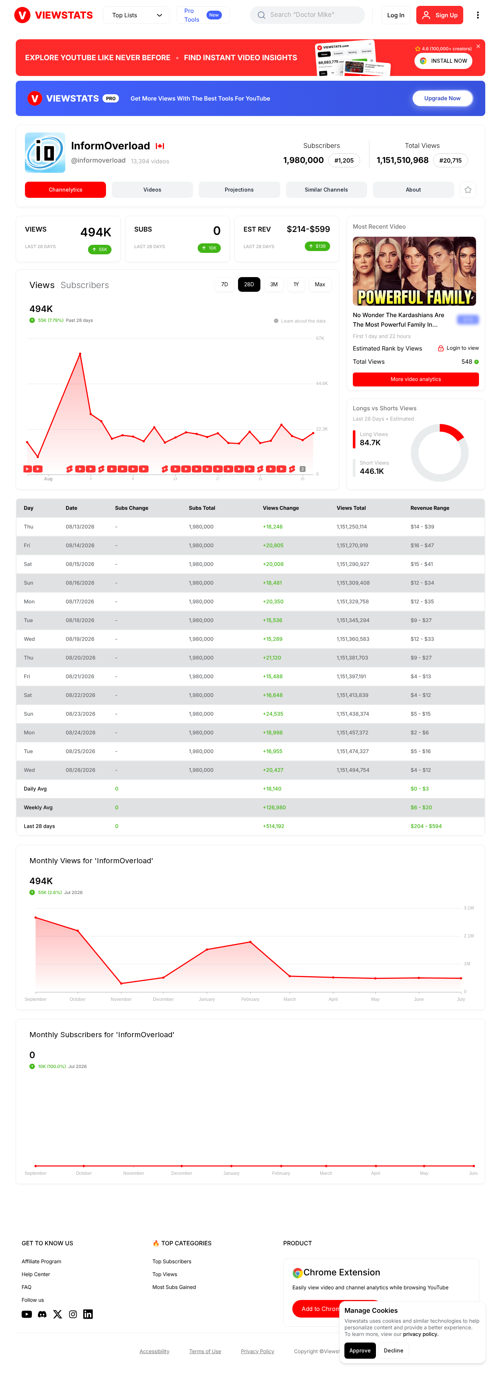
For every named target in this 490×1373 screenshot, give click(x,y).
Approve (360, 1350)
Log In (396, 15)
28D (249, 284)
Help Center (36, 1274)
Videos (152, 189)
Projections (239, 189)
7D (224, 284)
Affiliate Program (41, 1261)
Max (320, 284)
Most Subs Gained (174, 1287)
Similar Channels (326, 189)
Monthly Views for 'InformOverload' (91, 860)
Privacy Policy (257, 1351)
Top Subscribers (172, 1261)
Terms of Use (205, 1351)
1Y (296, 284)
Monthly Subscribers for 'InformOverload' (102, 1034)
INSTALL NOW (449, 61)
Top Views (165, 1274)
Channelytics (66, 189)
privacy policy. (421, 1334)
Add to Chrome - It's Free (337, 1308)
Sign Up (447, 15)
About (413, 189)
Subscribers (85, 285)
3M (274, 284)
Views (42, 285)
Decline (393, 1350)
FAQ (26, 1287)
